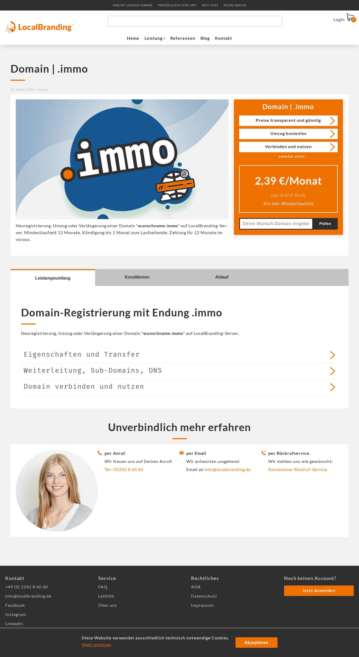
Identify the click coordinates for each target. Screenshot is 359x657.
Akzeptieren (256, 642)
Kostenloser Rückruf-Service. (298, 469)
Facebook (15, 605)
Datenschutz (204, 595)
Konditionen (137, 277)
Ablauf (221, 277)
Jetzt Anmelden (318, 590)
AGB (196, 586)
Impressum (202, 605)
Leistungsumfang (52, 278)
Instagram (15, 614)
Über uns (107, 605)
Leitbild (106, 595)
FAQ (102, 586)
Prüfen (325, 223)
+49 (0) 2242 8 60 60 (26, 586)
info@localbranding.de (228, 469)
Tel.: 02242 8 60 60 (124, 469)
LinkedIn (14, 623)
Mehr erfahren (96, 644)
